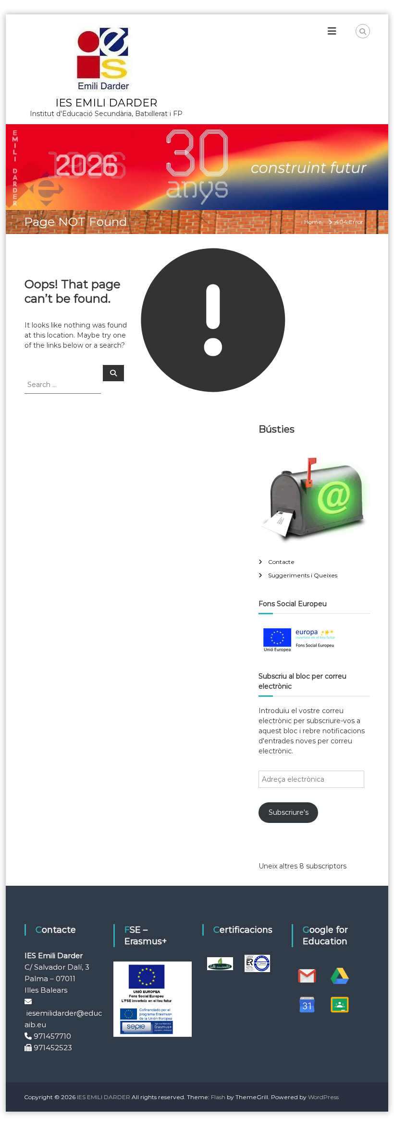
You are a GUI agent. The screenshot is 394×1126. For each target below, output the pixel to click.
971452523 (53, 1047)
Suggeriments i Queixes (302, 575)
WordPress (323, 1097)
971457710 (52, 1036)
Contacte (281, 561)
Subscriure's (288, 812)
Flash (218, 1097)
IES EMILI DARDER (106, 102)
